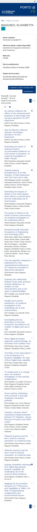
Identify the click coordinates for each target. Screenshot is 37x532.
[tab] (5, 107)
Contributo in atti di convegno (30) (21, 87)
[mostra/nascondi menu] (35, 1)
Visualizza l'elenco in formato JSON (16, 67)
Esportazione (28, 91)
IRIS (2, 21)
